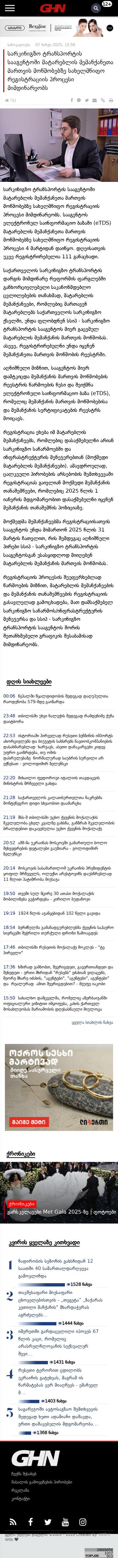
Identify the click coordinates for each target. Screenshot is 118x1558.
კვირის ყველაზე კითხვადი (44, 1242)
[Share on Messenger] (78, 100)
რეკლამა (20, 1490)
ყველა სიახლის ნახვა (92, 1022)
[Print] (111, 100)
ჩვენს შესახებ (23, 1473)
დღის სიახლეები (29, 681)
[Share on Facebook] (71, 100)
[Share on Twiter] (86, 100)
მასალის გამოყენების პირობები (41, 1482)
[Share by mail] (94, 100)
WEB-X (104, 1534)
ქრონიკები (21, 1153)
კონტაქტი (20, 1498)
